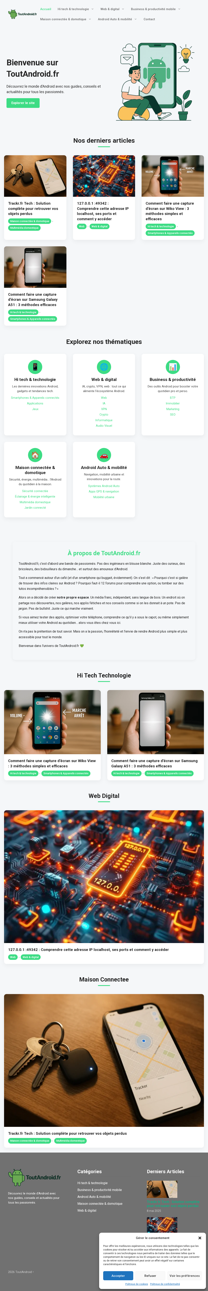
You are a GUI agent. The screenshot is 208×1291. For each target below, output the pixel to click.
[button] (200, 1238)
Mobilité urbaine (103, 497)
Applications (35, 403)
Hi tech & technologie (73, 9)
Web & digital (110, 9)
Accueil (45, 9)
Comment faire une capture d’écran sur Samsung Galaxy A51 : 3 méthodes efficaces (32, 299)
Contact (149, 19)
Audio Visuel (104, 425)
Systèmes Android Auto (104, 486)
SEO (173, 414)
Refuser (150, 1276)
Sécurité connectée (35, 491)
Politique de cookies (136, 1284)
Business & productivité (173, 379)
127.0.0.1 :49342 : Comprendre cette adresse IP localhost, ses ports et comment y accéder (88, 950)
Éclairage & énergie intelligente (35, 496)
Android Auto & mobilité (115, 19)
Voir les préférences (185, 1276)
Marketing (172, 409)
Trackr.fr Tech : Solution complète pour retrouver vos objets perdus (33, 208)
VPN (104, 409)
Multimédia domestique (24, 227)
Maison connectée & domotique (63, 19)
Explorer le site (23, 103)
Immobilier (173, 403)
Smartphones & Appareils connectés (170, 233)
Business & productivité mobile (153, 9)
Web (81, 226)
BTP (173, 398)
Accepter (118, 1276)
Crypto (104, 414)
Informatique (104, 420)
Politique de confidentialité (165, 1284)
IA (104, 403)
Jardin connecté (35, 507)
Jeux (35, 409)
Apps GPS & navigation (104, 491)
